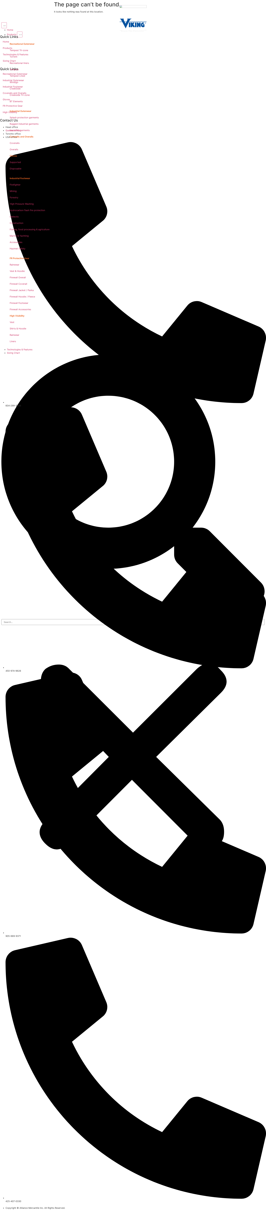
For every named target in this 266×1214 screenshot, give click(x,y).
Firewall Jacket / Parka (22, 290)
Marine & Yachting (19, 235)
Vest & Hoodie (17, 271)
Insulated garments (20, 130)
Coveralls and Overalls (21, 136)
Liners (13, 341)
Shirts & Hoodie (18, 328)
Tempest (14, 69)
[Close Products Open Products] (19, 34)
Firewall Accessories (20, 309)
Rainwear (14, 264)
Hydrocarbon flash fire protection (27, 210)
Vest (12, 322)
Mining (13, 191)
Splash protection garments (24, 117)
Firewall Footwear (19, 303)
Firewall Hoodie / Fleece (22, 296)
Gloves (13, 155)
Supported (15, 162)
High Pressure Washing (22, 203)
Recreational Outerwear (15, 73)
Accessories (16, 242)
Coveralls (15, 143)
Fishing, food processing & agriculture (29, 229)
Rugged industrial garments (24, 123)
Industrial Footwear (20, 178)
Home (6, 41)
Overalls (14, 149)
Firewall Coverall (18, 283)
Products (7, 48)
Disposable (15, 168)
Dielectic (14, 216)
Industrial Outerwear (13, 80)
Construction (16, 223)
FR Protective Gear (19, 258)
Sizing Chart (9, 60)
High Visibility (17, 315)
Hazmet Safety (17, 248)
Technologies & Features (15, 54)
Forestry (14, 197)
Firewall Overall (18, 277)
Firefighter (15, 184)
